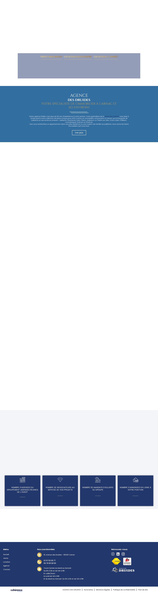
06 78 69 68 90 (50, 563)
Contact (6, 569)
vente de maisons (112, 116)
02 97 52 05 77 (50, 560)
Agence (6, 566)
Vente (5, 558)
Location (6, 562)
